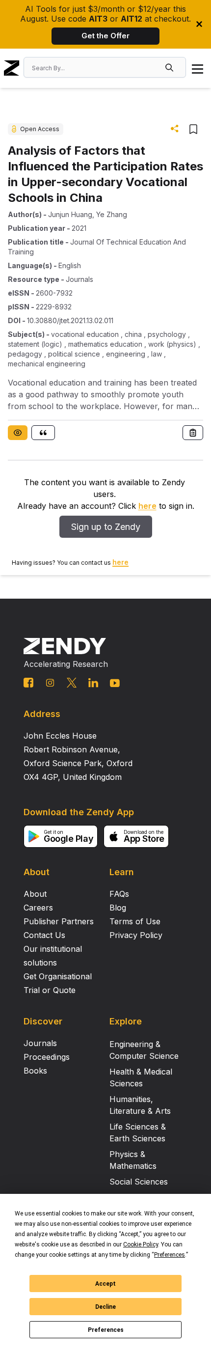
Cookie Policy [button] (140, 1244)
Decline (105, 1306)
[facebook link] (28, 683)
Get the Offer (105, 35)
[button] (170, 67)
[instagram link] (50, 683)
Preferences (106, 1329)
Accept (105, 1283)
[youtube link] (115, 683)
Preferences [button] (169, 1254)
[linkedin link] (93, 683)
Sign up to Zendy (105, 527)
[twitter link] (72, 683)
